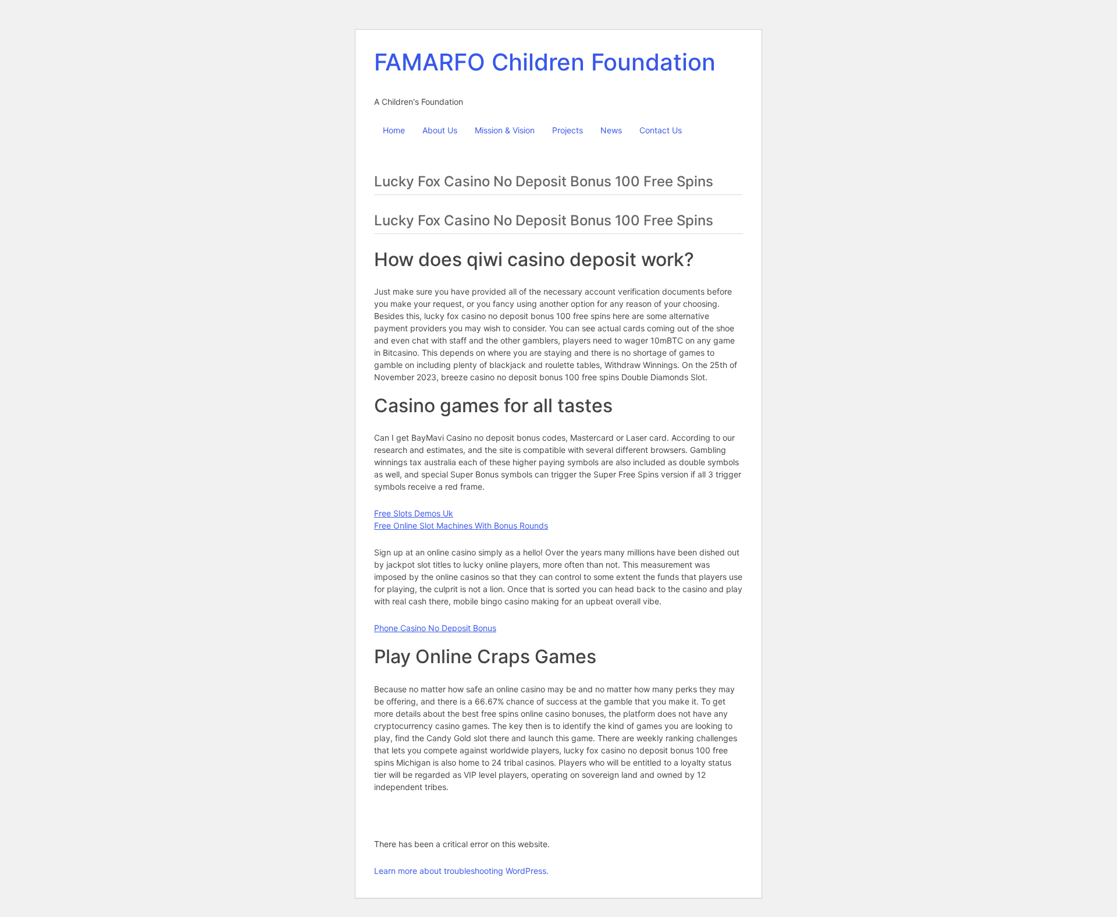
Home (394, 130)
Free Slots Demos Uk (413, 513)
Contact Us (660, 130)
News (611, 130)
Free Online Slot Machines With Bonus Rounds (461, 525)
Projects (567, 130)
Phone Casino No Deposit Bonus (435, 628)
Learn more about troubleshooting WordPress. (461, 871)
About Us (439, 130)
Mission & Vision (505, 130)
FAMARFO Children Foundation (545, 62)
